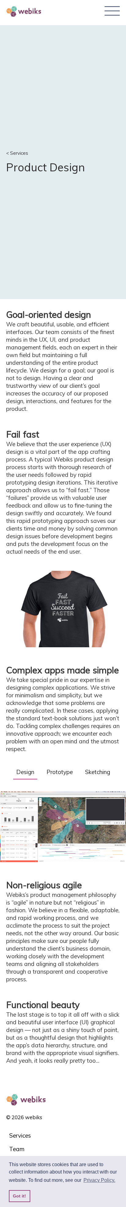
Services (20, 1135)
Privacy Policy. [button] (99, 1180)
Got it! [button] (19, 1195)
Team (16, 1149)
